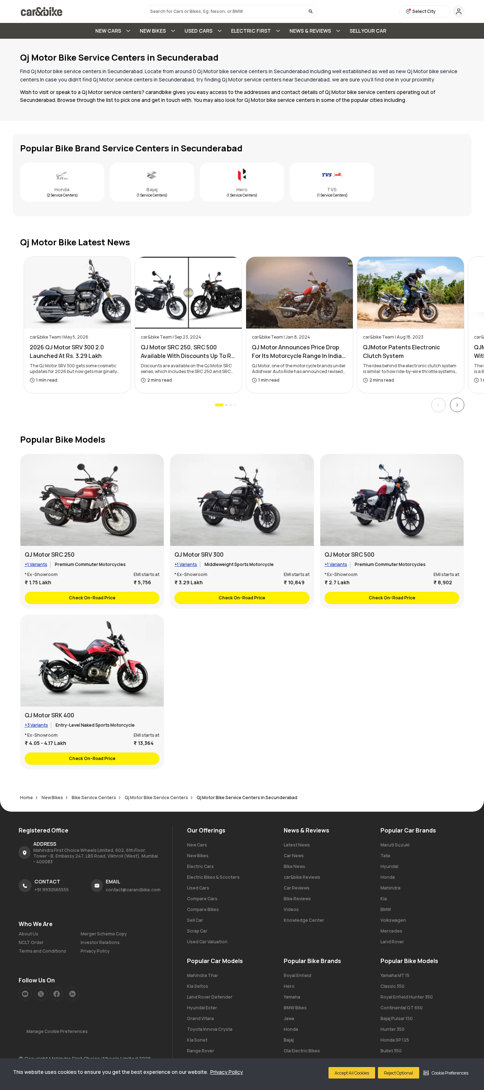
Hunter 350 (392, 1029)
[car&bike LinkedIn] (72, 993)
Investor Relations (100, 942)
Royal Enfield (297, 975)
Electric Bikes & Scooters (213, 877)
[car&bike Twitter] (40, 993)
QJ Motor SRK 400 (49, 715)
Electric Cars (200, 866)
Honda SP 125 (394, 1040)
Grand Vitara (200, 1018)
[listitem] (92, 531)
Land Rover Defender (210, 997)
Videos (291, 909)
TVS (332, 189)
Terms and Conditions (42, 951)
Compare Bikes (203, 909)
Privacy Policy (226, 1071)
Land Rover (392, 942)
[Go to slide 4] (234, 404)
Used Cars (198, 888)
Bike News (294, 866)
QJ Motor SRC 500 (349, 554)
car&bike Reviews (302, 877)
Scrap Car (197, 931)
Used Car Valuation (207, 942)
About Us (28, 934)
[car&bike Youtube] (25, 993)
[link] (62, 182)
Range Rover (200, 1051)
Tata (385, 856)
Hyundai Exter (202, 1008)
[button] (446, 1073)
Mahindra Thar (202, 975)
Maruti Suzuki (394, 845)
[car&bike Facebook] (56, 993)
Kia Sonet (197, 1040)
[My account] (458, 11)
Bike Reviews (297, 899)
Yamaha (292, 997)
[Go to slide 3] (230, 405)
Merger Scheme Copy (104, 934)
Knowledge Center (304, 920)
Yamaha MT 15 (394, 975)
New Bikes (198, 856)
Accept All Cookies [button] (352, 1073)
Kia (383, 899)
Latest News (297, 845)
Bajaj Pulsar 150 (396, 1018)
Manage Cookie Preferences (57, 1031)
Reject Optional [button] (398, 1073)
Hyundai (389, 866)
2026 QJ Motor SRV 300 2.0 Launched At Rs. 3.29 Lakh (67, 351)
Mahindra (390, 888)
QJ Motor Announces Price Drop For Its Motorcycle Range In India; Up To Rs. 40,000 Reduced (298, 351)
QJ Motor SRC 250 (50, 554)
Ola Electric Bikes (302, 1051)
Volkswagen (393, 920)
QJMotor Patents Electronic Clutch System (401, 351)
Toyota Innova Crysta (210, 1029)
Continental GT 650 (401, 1008)
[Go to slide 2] (226, 405)
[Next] (457, 405)
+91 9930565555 (51, 890)
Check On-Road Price (92, 598)
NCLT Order (31, 942)
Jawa (289, 1018)
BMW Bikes (295, 1008)
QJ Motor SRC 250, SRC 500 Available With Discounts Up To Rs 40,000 (187, 351)
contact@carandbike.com (133, 890)
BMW (385, 909)
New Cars (197, 845)
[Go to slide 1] (219, 405)
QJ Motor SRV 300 (199, 554)
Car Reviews (297, 888)
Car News (294, 856)
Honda (62, 189)
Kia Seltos (197, 986)
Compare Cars (202, 899)
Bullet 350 (391, 1051)
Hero (242, 189)
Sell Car (195, 920)
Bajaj (152, 189)
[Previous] (438, 405)
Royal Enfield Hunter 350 (406, 997)
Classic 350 (392, 986)
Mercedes (391, 931)
